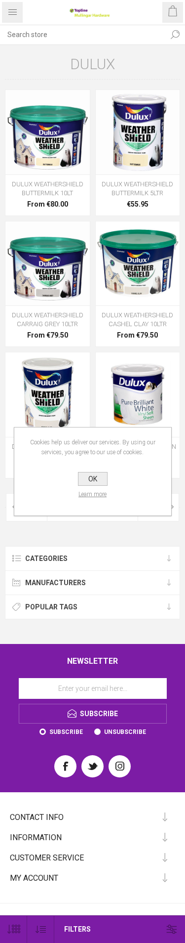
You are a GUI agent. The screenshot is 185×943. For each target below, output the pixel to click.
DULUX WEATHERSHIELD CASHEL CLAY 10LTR (137, 319)
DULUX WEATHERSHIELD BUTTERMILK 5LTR (137, 188)
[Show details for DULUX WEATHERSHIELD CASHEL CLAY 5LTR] (47, 394)
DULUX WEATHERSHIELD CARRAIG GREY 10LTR (47, 319)
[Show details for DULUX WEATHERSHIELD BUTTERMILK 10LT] (47, 132)
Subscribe (66, 732)
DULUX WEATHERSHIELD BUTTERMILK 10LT (47, 188)
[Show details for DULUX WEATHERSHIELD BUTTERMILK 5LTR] (138, 132)
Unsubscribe (125, 732)
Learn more (92, 494)
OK (92, 479)
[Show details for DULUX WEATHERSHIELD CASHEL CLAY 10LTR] (138, 263)
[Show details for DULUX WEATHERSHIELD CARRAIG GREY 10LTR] (47, 263)
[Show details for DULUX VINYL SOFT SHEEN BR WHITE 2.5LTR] (138, 394)
